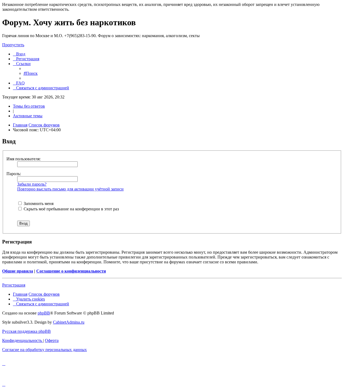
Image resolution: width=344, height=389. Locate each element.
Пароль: (13, 173)
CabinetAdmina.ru (68, 322)
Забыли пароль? (31, 184)
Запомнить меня (38, 203)
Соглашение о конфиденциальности (71, 271)
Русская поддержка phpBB (26, 331)
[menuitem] (19, 54)
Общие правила (17, 271)
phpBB (44, 313)
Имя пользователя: (23, 159)
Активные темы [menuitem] (27, 116)
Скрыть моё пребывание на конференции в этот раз (71, 209)
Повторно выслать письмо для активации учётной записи (70, 189)
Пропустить (13, 45)
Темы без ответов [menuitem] (29, 106)
